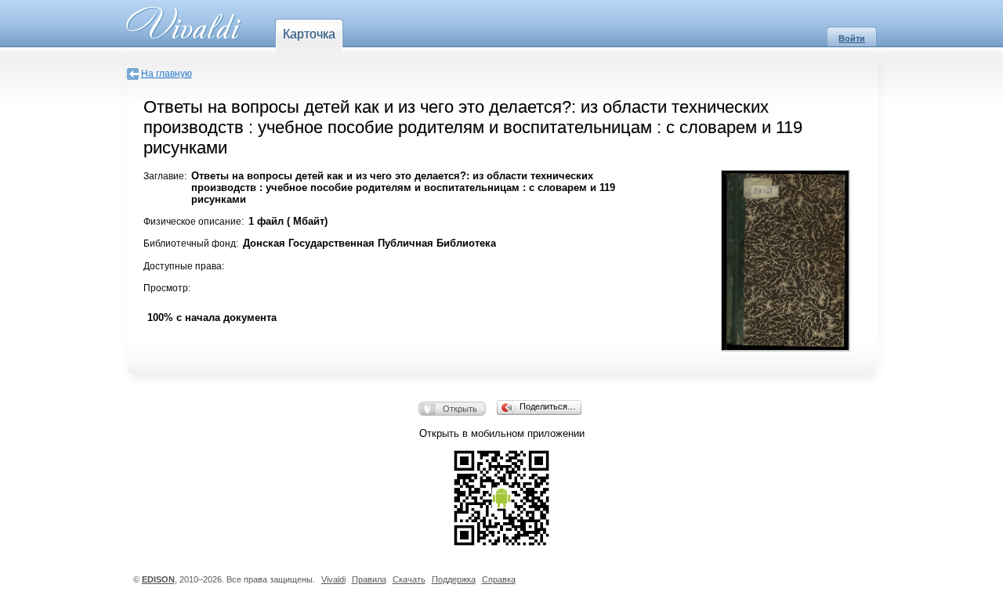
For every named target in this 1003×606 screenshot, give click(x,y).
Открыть (460, 408)
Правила (369, 579)
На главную (166, 73)
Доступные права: (183, 266)
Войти (851, 38)
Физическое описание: (193, 221)
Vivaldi (333, 579)
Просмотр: (166, 288)
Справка (499, 579)
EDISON (158, 579)
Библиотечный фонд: (190, 243)
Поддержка (454, 579)
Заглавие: (164, 176)
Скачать (409, 579)
